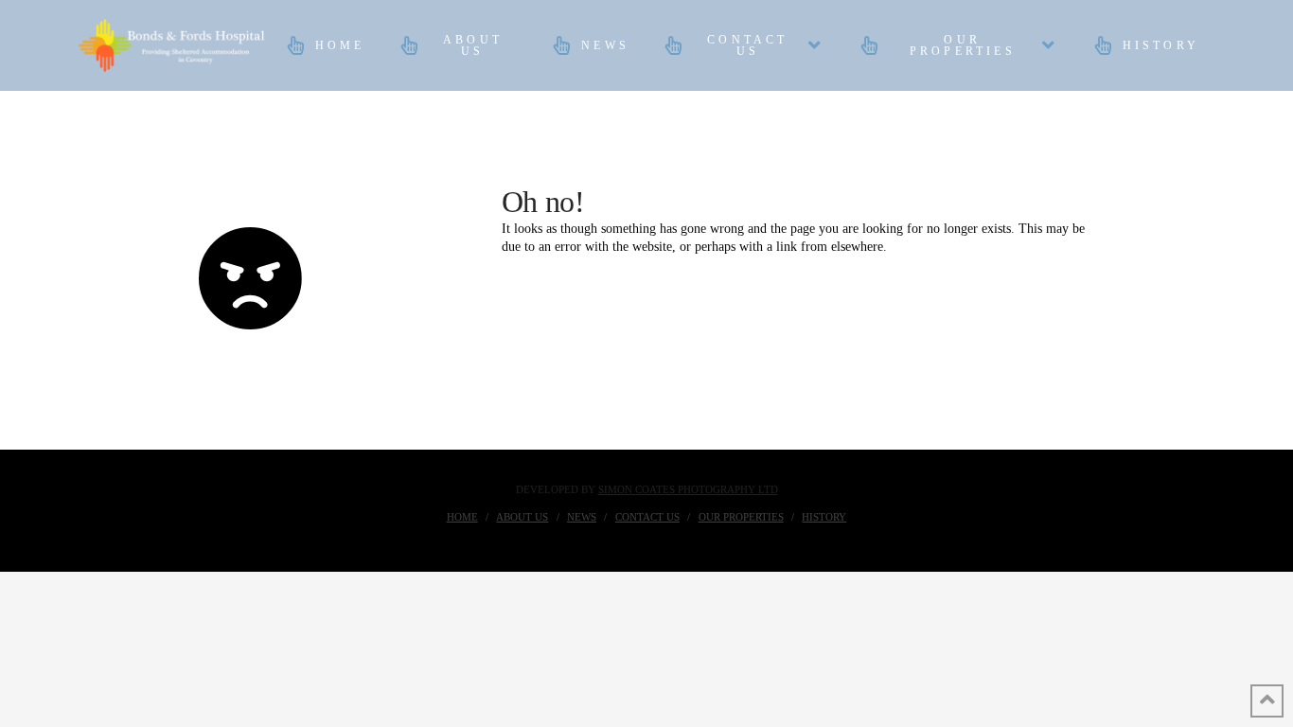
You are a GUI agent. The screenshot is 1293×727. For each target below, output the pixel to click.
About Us (522, 517)
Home (462, 517)
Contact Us (647, 517)
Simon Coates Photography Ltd (688, 489)
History (824, 517)
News (581, 517)
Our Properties (741, 517)
